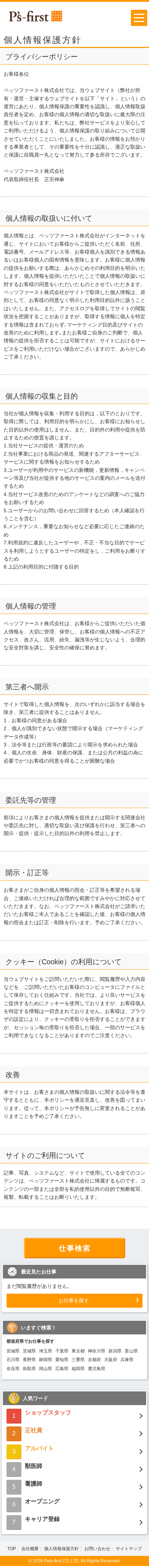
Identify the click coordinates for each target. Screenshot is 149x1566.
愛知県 (61, 1359)
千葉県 (61, 1351)
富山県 (131, 1351)
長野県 (29, 1359)
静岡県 (45, 1359)
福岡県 (78, 1368)
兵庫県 (126, 1359)
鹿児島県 (96, 1368)
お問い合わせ (97, 1548)
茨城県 (29, 1351)
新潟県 (115, 1351)
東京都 (78, 1351)
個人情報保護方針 (61, 1548)
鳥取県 (29, 1368)
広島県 (61, 1368)
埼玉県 (45, 1351)
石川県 (13, 1359)
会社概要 (30, 1548)
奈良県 (13, 1368)
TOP (11, 1548)
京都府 (94, 1359)
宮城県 (13, 1351)
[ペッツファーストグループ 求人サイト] (35, 16)
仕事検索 (75, 1248)
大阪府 (110, 1359)
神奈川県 (96, 1351)
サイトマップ (129, 1548)
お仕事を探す (74, 1300)
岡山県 (45, 1368)
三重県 (78, 1359)
